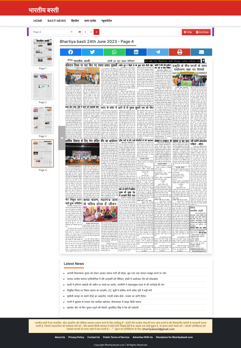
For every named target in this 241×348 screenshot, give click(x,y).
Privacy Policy (76, 337)
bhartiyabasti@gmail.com (158, 329)
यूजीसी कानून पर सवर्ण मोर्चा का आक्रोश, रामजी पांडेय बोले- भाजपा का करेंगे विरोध (106, 296)
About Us (60, 337)
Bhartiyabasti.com (114, 344)
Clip (189, 32)
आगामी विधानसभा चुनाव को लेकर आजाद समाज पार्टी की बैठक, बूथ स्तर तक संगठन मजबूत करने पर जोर (116, 273)
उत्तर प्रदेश (90, 20)
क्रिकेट (75, 20)
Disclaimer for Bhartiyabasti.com (174, 337)
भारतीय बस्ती (44, 10)
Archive (203, 32)
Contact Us (93, 337)
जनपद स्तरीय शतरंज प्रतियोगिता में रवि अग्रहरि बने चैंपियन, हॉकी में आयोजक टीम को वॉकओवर (112, 279)
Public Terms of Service (116, 337)
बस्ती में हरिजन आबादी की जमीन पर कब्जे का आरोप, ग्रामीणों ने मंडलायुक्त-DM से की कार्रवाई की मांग (115, 284)
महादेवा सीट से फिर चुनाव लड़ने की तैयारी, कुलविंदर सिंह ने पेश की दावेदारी (103, 307)
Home (37, 20)
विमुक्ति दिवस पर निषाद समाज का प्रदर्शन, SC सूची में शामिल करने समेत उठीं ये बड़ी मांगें (109, 290)
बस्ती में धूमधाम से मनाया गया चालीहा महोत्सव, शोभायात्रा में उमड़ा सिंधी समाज (104, 301)
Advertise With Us (143, 337)
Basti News (57, 20)
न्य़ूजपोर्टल (106, 20)
